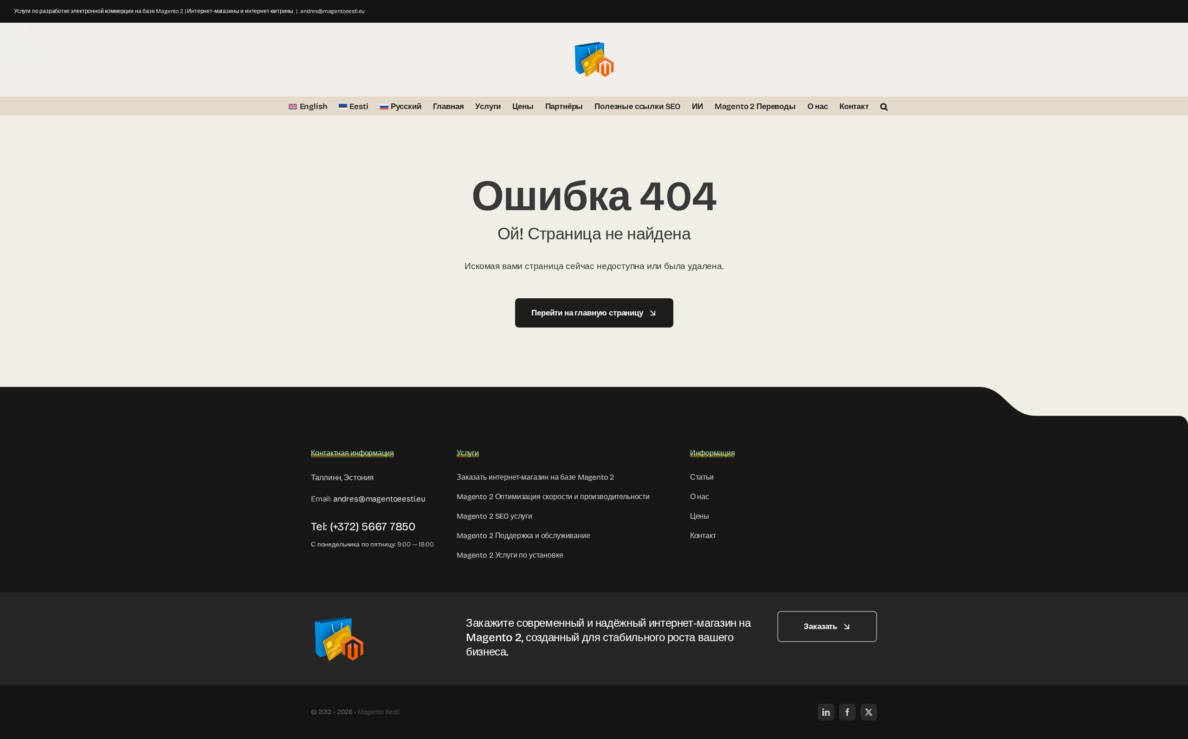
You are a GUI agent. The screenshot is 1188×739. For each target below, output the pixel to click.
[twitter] (868, 712)
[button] (884, 105)
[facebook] (847, 712)
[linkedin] (826, 712)
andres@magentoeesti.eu (332, 11)
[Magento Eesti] (339, 615)
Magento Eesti (379, 712)
